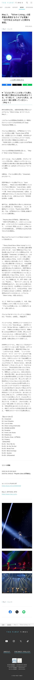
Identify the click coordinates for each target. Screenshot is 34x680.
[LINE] (27, 85)
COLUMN (7, 7)
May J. (4, 28)
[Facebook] (6, 85)
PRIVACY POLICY (22, 652)
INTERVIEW (29, 7)
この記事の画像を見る (17, 80)
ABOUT (7, 652)
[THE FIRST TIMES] (12, 2)
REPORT (15, 7)
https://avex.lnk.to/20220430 (11, 486)
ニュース (10, 28)
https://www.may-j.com (9, 494)
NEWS (22, 7)
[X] (17, 85)
